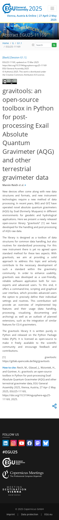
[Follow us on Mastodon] (38, 443)
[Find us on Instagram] (13, 443)
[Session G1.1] (18, 57)
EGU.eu (48, 514)
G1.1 (19, 43)
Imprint (11, 514)
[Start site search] (54, 45)
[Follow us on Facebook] (30, 443)
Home (5, 43)
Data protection (29, 514)
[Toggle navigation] (52, 8)
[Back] (6, 57)
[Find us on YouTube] (22, 443)
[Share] (54, 407)
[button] (33, 44)
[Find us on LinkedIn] (5, 443)
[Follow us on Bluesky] (46, 443)
